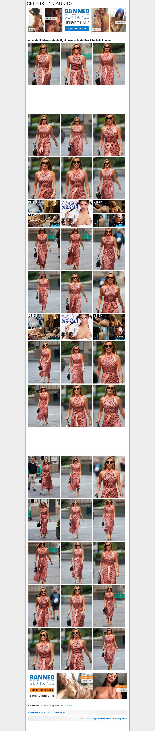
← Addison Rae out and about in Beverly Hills (46, 712)
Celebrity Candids (50, 3)
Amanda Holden (66, 705)
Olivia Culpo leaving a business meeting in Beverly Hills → (103, 719)
